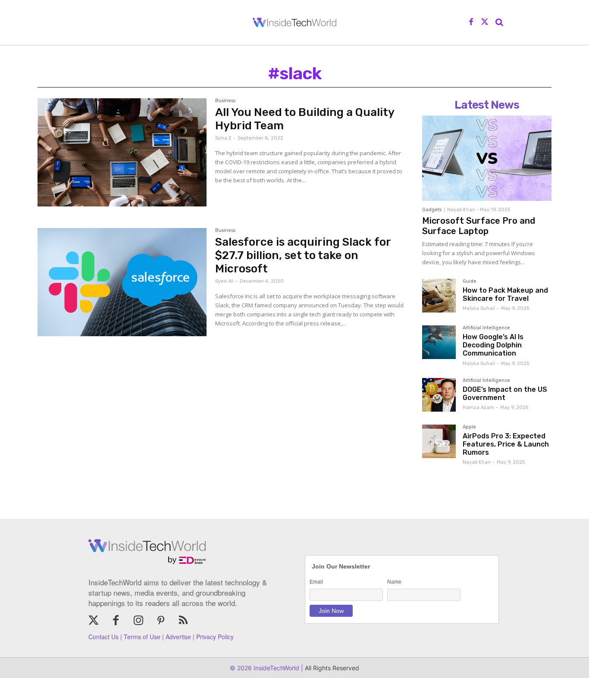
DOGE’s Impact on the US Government (505, 393)
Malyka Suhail (479, 308)
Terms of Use (142, 636)
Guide (469, 281)
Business (225, 100)
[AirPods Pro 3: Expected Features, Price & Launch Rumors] (439, 441)
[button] (499, 22)
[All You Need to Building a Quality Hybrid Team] (122, 152)
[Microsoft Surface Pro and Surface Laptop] (486, 158)
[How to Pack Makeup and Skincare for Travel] (439, 295)
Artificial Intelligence (486, 328)
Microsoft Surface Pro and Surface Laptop (478, 226)
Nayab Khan (461, 209)
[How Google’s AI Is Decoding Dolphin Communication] (439, 342)
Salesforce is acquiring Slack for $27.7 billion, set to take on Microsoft (303, 255)
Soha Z (223, 138)
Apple (469, 427)
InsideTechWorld (275, 668)
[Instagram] (138, 621)
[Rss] (183, 621)
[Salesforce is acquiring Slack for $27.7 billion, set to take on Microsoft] (122, 282)
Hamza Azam (478, 407)
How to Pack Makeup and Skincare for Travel (505, 294)
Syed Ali (224, 281)
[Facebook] (471, 22)
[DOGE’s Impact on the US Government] (439, 395)
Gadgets (432, 209)
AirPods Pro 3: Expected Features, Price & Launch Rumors (506, 444)
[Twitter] (484, 22)
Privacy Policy (215, 636)
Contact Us (103, 636)
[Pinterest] (161, 621)
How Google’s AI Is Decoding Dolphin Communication (493, 345)
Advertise (178, 636)
